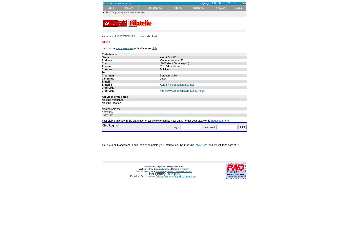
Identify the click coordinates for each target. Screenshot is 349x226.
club (154, 48)
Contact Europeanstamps (179, 171)
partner (185, 169)
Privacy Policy (163, 176)
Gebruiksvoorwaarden (184, 176)
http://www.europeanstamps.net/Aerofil (182, 90)
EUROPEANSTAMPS (125, 36)
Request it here (220, 120)
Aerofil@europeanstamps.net (177, 84)
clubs (141, 36)
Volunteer (160, 171)
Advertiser (165, 169)
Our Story (148, 169)
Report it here (173, 174)
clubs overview (125, 48)
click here (201, 144)
